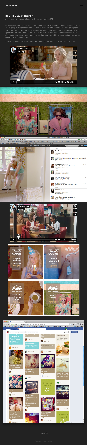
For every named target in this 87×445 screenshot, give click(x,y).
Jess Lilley (10, 5)
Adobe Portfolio (47, 441)
